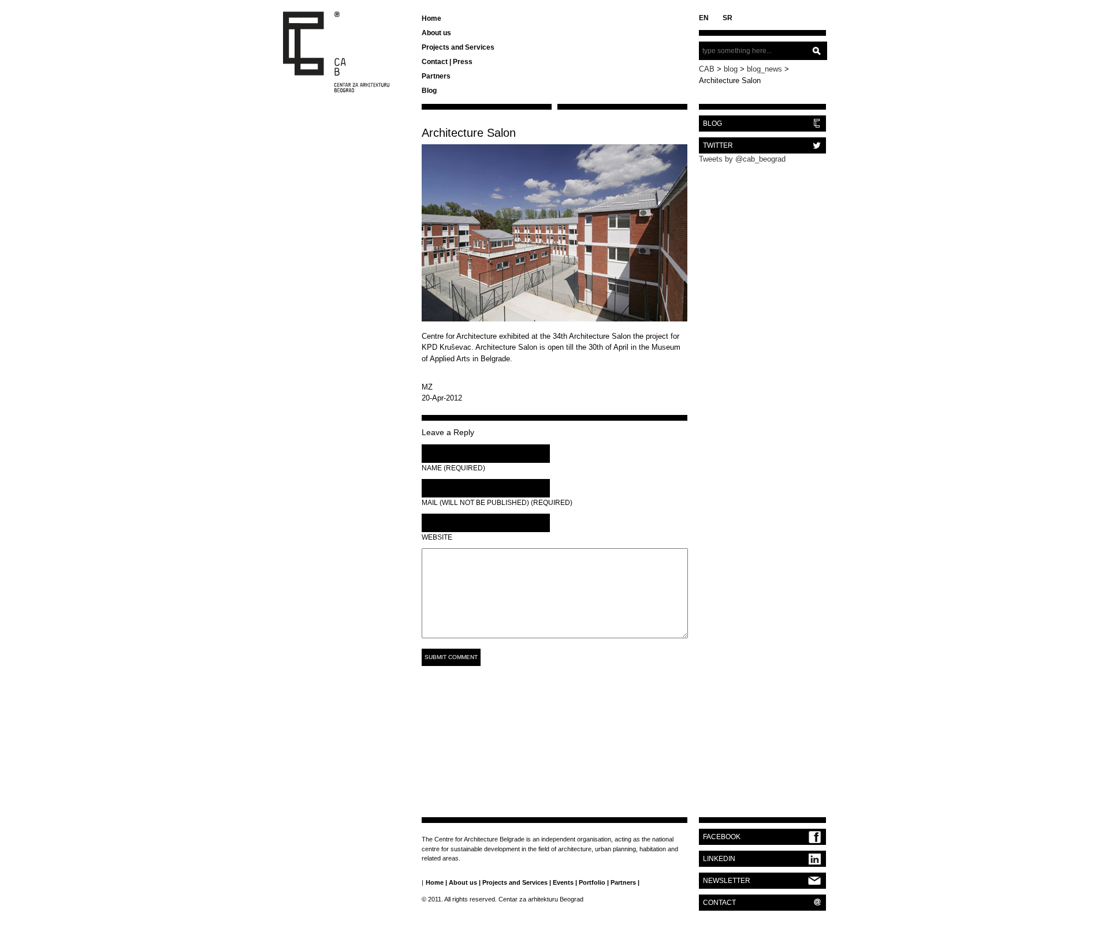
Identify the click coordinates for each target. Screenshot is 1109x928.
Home (431, 18)
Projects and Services (458, 47)
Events (563, 882)
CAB (706, 69)
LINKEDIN (719, 859)
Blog (429, 91)
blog (731, 69)
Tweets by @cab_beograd (742, 159)
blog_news (764, 69)
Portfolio (592, 882)
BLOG (712, 123)
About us (436, 33)
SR (727, 18)
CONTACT (719, 903)
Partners (436, 76)
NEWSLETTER (726, 881)
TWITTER (718, 145)
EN (704, 18)
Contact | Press (447, 62)
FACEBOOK (721, 837)
